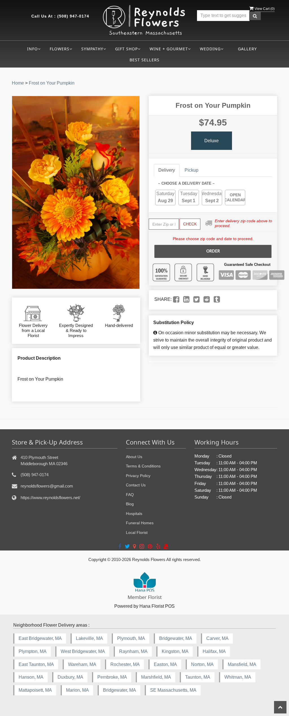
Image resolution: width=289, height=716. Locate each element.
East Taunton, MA (36, 664)
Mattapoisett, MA (35, 690)
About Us (134, 456)
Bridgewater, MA (175, 638)
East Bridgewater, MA (40, 638)
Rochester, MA (125, 664)
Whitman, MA (237, 677)
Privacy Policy (138, 475)
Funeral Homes (140, 523)
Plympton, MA (33, 651)
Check (190, 224)
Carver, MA (217, 638)
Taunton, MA (197, 677)
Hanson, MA (31, 677)
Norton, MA (202, 664)
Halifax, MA (214, 651)
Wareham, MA (82, 664)
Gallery (247, 48)
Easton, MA (165, 664)
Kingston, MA (175, 651)
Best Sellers (144, 59)
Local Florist (137, 532)
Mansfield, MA (242, 664)
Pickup (191, 170)
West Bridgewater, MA (83, 651)
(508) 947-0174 (73, 16)
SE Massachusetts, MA (173, 690)
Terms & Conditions (143, 466)
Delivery (166, 170)
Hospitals (134, 513)
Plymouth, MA (131, 638)
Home (18, 83)
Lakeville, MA (89, 638)
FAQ (130, 494)
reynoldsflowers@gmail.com (47, 486)
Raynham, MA (133, 651)
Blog (130, 504)
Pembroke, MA (112, 677)
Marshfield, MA (156, 677)
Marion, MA (77, 690)
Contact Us (136, 485)
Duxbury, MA (70, 677)
